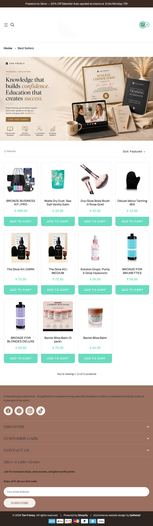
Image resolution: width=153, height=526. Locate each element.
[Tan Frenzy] (76, 24)
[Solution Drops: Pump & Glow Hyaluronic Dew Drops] (95, 247)
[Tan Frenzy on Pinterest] (19, 410)
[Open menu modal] (6, 25)
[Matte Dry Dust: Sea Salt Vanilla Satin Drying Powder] (58, 179)
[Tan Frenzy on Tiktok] (40, 410)
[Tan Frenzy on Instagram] (29, 410)
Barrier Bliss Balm (95, 337)
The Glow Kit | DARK (21, 269)
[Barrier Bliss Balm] (95, 316)
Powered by (71, 515)
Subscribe (20, 503)
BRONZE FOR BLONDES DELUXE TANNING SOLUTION (21, 341)
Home (8, 48)
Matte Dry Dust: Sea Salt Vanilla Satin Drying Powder (57, 204)
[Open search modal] (12, 25)
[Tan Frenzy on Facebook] (8, 410)
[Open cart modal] (142, 25)
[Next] (148, 3)
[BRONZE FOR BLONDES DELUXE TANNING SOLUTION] (21, 316)
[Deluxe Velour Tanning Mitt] (132, 179)
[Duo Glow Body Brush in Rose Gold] (95, 179)
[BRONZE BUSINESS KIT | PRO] (21, 179)
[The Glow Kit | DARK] (21, 247)
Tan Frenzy (28, 515)
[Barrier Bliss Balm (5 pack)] (58, 316)
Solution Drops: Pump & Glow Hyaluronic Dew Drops (95, 273)
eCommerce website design (109, 515)
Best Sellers (26, 48)
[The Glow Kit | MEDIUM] (58, 247)
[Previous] (4, 3)
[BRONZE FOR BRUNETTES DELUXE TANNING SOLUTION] (132, 247)
